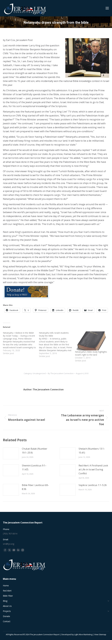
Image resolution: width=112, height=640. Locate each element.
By (61, 373)
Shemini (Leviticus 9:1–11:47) (34, 467)
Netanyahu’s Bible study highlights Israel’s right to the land (91, 353)
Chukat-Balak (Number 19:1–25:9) (34, 450)
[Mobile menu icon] (107, 8)
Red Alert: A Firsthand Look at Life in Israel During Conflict (93, 469)
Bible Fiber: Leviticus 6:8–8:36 (35, 487)
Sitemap (102, 634)
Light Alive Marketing (83, 634)
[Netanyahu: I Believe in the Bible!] (21, 343)
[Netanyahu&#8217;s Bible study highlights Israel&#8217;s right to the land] (91, 340)
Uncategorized (39, 373)
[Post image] (11, 453)
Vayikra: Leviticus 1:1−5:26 (93, 485)
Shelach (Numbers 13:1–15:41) (92, 450)
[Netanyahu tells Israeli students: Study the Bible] (57, 344)
